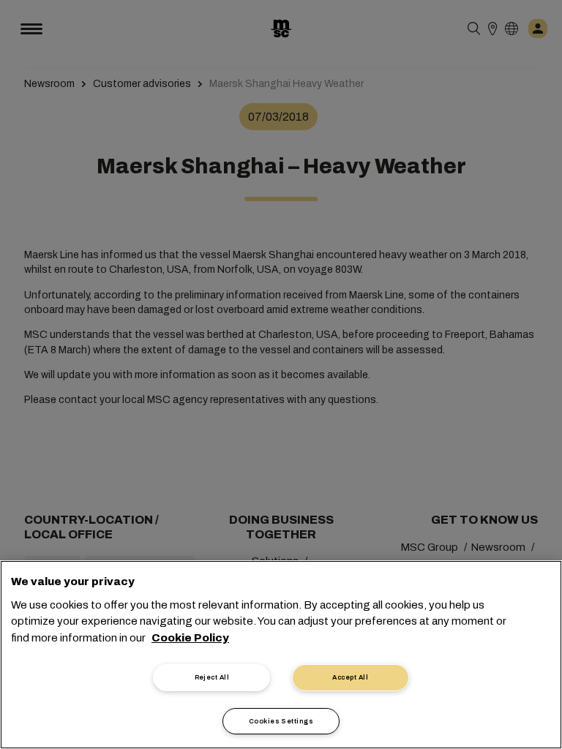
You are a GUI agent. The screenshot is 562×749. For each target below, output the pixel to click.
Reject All (212, 677)
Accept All (350, 677)
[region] (281, 654)
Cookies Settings (281, 721)
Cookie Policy (190, 638)
